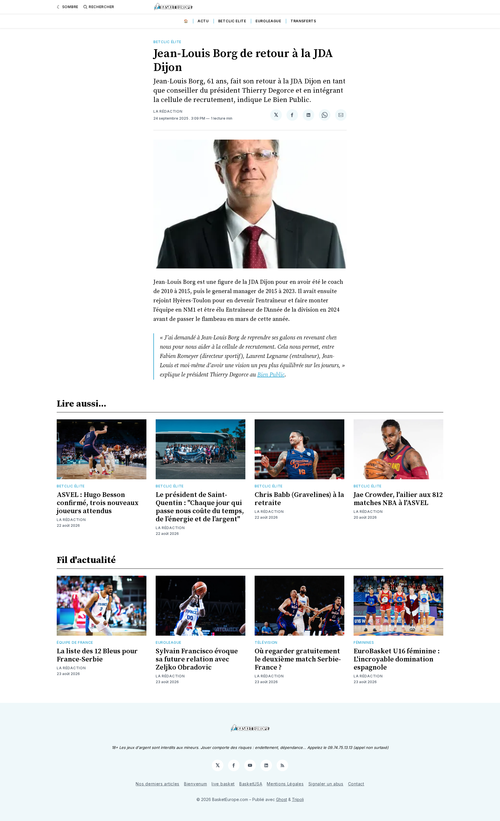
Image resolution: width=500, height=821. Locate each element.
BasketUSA (250, 783)
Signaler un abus (325, 783)
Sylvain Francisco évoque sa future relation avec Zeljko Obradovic (197, 659)
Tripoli (298, 799)
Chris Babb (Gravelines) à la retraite (299, 499)
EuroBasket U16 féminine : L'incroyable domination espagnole (397, 659)
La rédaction (167, 111)
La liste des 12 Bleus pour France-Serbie (97, 655)
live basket (223, 783)
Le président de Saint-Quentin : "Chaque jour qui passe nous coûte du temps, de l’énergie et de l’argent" (200, 507)
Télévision (266, 642)
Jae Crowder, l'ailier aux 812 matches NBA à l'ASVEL (398, 499)
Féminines (364, 642)
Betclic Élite (167, 42)
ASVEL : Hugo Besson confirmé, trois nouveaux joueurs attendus (98, 503)
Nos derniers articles (157, 783)
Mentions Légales (285, 783)
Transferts (303, 21)
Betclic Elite (232, 21)
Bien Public (270, 374)
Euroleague (268, 21)
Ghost (281, 799)
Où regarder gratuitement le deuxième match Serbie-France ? (298, 659)
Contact (356, 783)
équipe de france (75, 642)
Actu (203, 21)
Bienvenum (195, 783)
